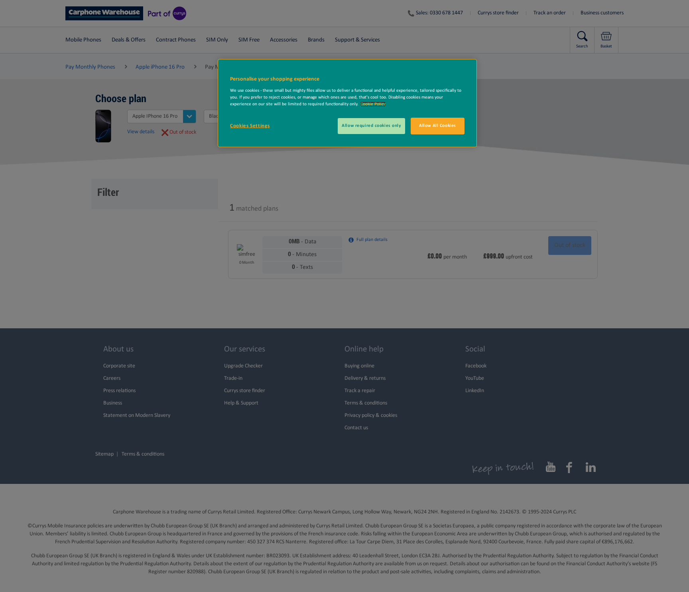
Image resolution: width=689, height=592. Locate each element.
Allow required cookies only (371, 125)
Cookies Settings (250, 125)
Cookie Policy (373, 104)
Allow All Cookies (437, 125)
